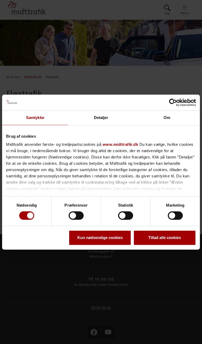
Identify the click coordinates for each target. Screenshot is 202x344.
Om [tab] (167, 117)
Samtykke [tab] (35, 117)
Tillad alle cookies (164, 237)
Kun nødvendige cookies (100, 237)
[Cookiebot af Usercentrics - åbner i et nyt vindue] (173, 102)
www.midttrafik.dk (120, 144)
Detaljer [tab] (101, 117)
